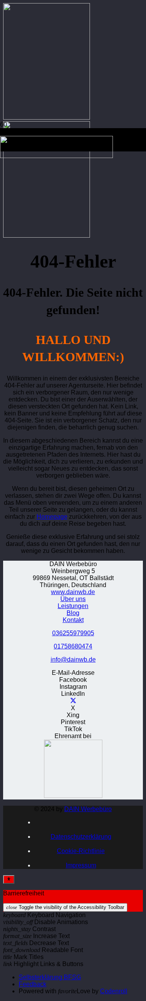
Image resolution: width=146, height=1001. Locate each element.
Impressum (81, 865)
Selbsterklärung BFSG (50, 977)
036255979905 (73, 633)
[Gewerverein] (73, 795)
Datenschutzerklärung (81, 836)
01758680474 (73, 646)
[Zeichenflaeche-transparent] (56, 156)
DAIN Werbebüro (88, 809)
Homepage (52, 516)
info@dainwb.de (73, 659)
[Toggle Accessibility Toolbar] (8, 879)
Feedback (32, 984)
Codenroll (113, 991)
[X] (73, 701)
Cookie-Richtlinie (81, 851)
